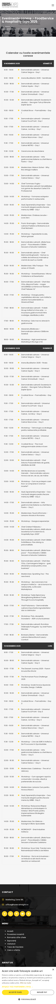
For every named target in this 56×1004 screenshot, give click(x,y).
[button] (28, 986)
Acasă (10, 931)
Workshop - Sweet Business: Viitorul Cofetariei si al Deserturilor (36, 274)
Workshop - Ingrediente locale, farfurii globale (34, 235)
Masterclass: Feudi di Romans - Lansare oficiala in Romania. (34, 514)
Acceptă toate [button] (15, 992)
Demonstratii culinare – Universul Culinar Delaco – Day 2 (35, 453)
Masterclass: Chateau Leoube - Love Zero (34, 216)
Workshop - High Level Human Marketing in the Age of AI (34, 340)
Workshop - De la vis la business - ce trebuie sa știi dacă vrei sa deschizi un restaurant (35, 858)
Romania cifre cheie (16, 937)
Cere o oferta (13, 950)
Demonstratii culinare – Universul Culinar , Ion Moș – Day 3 (35, 718)
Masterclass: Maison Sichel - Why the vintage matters (35, 168)
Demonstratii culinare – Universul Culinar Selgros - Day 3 (35, 653)
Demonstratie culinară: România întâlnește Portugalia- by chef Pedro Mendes (36, 626)
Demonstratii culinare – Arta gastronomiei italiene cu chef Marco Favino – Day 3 (36, 752)
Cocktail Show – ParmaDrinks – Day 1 (36, 111)
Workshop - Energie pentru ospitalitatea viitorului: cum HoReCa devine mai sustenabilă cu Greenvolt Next (36, 298)
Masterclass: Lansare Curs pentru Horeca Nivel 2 (35, 788)
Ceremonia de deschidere (32, 151)
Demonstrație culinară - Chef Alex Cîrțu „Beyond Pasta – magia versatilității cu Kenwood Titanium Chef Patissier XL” (35, 285)
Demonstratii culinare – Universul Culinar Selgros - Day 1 (35, 71)
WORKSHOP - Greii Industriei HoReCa (33, 830)
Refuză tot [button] (42, 992)
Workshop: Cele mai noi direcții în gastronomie (35, 322)
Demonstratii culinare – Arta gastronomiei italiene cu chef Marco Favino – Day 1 (36, 159)
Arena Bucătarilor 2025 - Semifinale (36, 78)
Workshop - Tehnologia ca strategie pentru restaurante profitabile (36, 429)
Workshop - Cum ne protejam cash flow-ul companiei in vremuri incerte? (36, 483)
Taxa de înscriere (15, 947)
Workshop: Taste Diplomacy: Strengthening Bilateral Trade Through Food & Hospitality (33, 597)
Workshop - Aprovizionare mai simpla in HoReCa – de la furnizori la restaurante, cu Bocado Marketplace (36, 586)
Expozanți (11, 940)
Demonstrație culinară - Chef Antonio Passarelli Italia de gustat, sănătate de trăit (35, 462)
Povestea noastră (15, 934)
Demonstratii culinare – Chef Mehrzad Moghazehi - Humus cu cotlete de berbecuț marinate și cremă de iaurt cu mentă (35, 256)
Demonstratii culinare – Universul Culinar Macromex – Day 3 (35, 726)
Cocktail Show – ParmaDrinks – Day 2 (36, 396)
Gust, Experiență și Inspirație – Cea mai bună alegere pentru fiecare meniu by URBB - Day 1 (36, 207)
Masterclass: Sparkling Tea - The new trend (35, 575)
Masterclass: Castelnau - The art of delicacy (36, 769)
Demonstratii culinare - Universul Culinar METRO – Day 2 (35, 437)
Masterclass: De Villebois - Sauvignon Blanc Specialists (33, 822)
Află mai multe (25, 983)
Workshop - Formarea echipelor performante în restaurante (35, 197)
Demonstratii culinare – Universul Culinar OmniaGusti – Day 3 (35, 694)
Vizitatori (11, 944)
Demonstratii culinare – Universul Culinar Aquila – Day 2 (35, 369)
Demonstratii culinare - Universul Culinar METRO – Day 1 (35, 144)
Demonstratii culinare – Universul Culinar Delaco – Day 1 (35, 176)
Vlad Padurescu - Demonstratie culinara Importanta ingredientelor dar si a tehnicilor (36, 608)
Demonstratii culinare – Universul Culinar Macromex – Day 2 (35, 420)
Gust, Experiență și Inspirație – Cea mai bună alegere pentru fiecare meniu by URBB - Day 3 (36, 797)
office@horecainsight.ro (17, 904)
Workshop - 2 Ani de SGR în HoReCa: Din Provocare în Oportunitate (36, 742)
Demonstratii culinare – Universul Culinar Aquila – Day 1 (35, 84)
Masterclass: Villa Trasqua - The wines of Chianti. (34, 266)
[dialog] (28, 985)
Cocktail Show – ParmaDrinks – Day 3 (36, 702)
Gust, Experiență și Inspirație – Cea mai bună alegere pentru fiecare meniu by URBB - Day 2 (36, 494)
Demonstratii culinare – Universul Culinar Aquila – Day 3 (35, 661)
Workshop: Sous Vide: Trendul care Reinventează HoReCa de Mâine (36, 849)
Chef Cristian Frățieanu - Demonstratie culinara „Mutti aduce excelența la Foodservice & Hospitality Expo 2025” (36, 530)
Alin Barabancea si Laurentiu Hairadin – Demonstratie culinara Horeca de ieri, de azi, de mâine (35, 473)
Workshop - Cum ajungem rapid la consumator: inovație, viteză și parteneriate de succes (36, 779)
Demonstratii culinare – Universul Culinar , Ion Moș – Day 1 (35, 127)
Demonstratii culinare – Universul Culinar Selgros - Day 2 (35, 355)
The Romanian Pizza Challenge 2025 (34, 677)
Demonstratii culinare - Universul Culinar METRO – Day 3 (35, 734)
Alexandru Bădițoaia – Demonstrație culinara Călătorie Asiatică (35, 331)
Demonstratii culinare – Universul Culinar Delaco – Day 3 (35, 761)
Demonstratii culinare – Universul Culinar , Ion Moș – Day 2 (35, 412)
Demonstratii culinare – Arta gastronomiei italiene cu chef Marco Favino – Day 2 (36, 505)
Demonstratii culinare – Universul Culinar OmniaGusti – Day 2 (35, 377)
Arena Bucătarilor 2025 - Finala (34, 363)
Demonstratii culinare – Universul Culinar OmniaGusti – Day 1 (35, 93)
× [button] (53, 970)
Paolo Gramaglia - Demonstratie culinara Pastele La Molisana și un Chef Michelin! (35, 225)
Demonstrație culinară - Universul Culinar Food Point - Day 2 (35, 404)
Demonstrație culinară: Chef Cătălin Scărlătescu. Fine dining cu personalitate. (36, 542)
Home (7, 26)
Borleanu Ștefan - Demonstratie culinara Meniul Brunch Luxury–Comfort (34, 637)
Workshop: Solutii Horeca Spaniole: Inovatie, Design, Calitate (36, 686)
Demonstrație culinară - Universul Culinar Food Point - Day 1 (35, 119)
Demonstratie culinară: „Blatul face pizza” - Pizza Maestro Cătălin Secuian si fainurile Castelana (35, 244)
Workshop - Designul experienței (35, 521)
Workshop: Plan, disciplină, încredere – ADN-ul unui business (35, 617)
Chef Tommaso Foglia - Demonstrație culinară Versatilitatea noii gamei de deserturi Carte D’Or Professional (36, 187)
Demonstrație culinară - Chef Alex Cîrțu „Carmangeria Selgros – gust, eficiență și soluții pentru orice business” (36, 564)
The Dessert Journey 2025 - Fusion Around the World (35, 669)
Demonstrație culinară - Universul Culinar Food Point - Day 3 (35, 710)
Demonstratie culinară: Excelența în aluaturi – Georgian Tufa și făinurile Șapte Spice (36, 102)
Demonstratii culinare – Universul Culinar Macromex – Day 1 (35, 136)
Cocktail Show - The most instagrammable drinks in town (34, 445)
